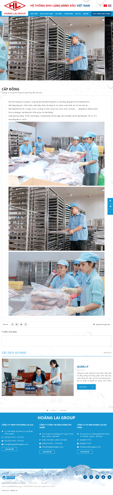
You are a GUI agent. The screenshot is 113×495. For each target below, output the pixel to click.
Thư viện (58, 14)
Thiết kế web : (6, 490)
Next (109, 48)
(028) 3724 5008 (61, 440)
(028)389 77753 (85, 443)
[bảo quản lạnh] (38, 377)
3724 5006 (58, 443)
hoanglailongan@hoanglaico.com (16, 444)
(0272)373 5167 (10, 437)
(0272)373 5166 (10, 441)
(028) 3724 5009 (48, 440)
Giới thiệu (34, 14)
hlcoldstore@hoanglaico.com (90, 447)
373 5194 (20, 437)
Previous (3, 48)
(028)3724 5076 (48, 443)
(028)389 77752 (85, 440)
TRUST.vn (13, 490)
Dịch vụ (54, 410)
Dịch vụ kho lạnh (46, 14)
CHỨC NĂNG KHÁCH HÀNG (101, 14)
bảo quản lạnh (88, 366)
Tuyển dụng (68, 14)
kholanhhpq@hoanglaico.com (52, 447)
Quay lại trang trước (103, 324)
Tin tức (78, 14)
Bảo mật (44, 483)
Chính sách (33, 483)
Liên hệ (85, 14)
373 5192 (20, 441)
